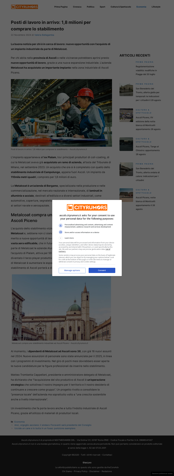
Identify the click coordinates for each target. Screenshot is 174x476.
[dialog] (87, 238)
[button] (87, 238)
